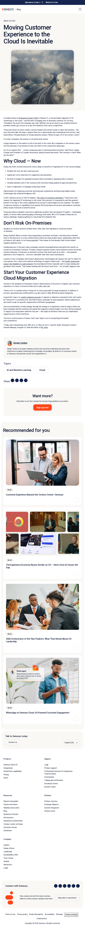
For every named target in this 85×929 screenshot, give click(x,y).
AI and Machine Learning (19, 370)
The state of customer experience (50, 198)
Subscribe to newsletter (67, 898)
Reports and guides (11, 801)
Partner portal (49, 811)
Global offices (9, 848)
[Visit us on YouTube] (73, 886)
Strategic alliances (51, 804)
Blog (5, 811)
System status (50, 787)
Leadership (8, 851)
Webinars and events (11, 808)
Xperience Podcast (11, 814)
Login (46, 765)
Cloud (42, 370)
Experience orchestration (13, 821)
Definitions (8, 830)
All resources (9, 817)
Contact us (13, 742)
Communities (49, 777)
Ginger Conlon (20, 343)
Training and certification (53, 780)
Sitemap (59, 914)
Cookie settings (71, 915)
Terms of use (10, 914)
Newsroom (8, 864)
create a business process (31, 297)
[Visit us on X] (64, 886)
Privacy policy (22, 914)
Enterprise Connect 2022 (28, 118)
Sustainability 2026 (11, 855)
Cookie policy (42, 918)
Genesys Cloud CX (10, 765)
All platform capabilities (13, 771)
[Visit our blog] (78, 886)
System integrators (51, 808)
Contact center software (13, 824)
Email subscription (36, 914)
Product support (50, 768)
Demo (6, 778)
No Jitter (44, 327)
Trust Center (8, 858)
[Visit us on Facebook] (69, 886)
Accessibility (49, 914)
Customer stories (10, 827)
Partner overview (50, 801)
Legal (6, 868)
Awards (6, 861)
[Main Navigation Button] (80, 9)
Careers (6, 845)
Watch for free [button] (52, 2)
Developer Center (51, 783)
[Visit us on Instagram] (60, 886)
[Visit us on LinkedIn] (56, 886)
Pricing (6, 774)
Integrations (8, 768)
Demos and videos (10, 804)
